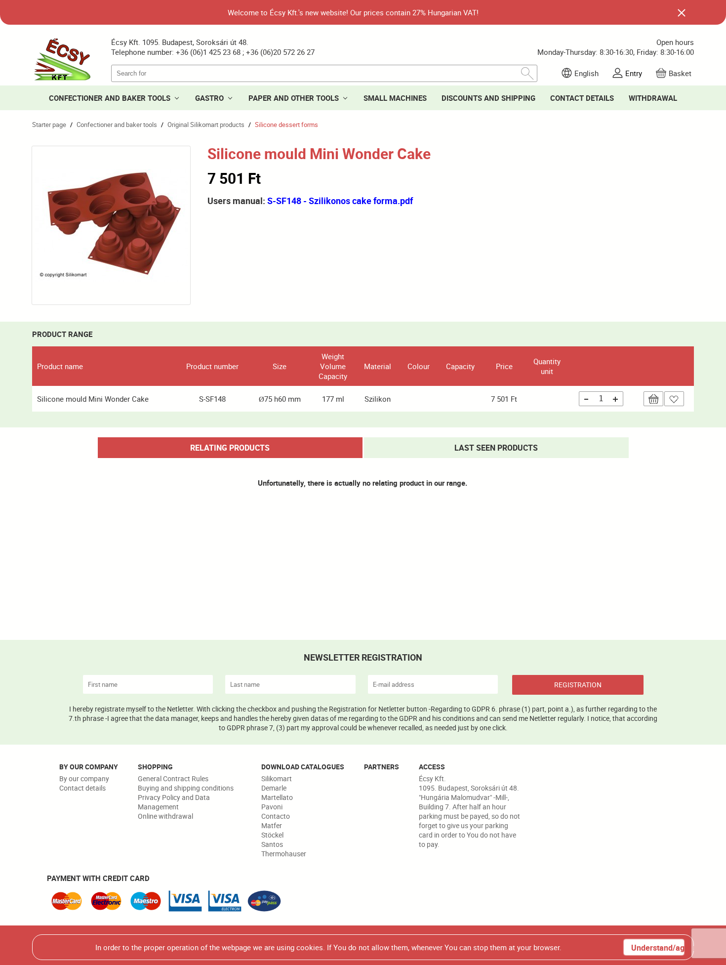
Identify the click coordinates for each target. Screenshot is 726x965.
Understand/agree (657, 947)
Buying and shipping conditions (186, 788)
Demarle (273, 788)
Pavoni (271, 806)
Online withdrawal (165, 816)
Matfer (271, 825)
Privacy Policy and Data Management (174, 802)
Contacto (275, 816)
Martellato (277, 797)
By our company (84, 778)
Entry (633, 73)
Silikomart (276, 778)
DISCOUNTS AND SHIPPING (488, 98)
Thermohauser (283, 853)
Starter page (49, 124)
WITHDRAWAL (653, 98)
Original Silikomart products (205, 124)
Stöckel (272, 834)
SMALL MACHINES (395, 98)
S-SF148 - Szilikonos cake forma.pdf (340, 201)
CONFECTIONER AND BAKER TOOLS (109, 98)
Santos (272, 844)
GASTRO (209, 98)
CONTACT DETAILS (582, 98)
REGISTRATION (578, 684)
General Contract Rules (173, 778)
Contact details (82, 788)
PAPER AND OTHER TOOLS (293, 98)
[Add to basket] (653, 398)
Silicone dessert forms (286, 124)
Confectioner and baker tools (117, 124)
